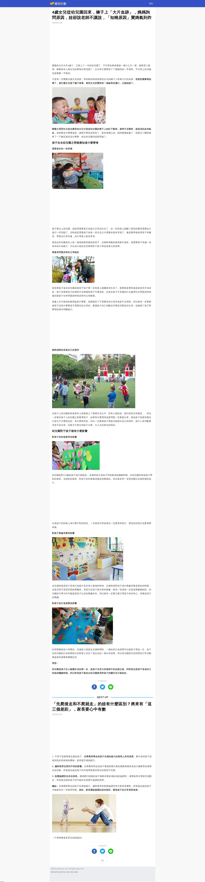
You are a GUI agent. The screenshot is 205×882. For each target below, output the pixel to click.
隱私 (72, 872)
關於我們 (54, 872)
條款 (68, 872)
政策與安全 (62, 872)
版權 (76, 872)
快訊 (151, 3)
